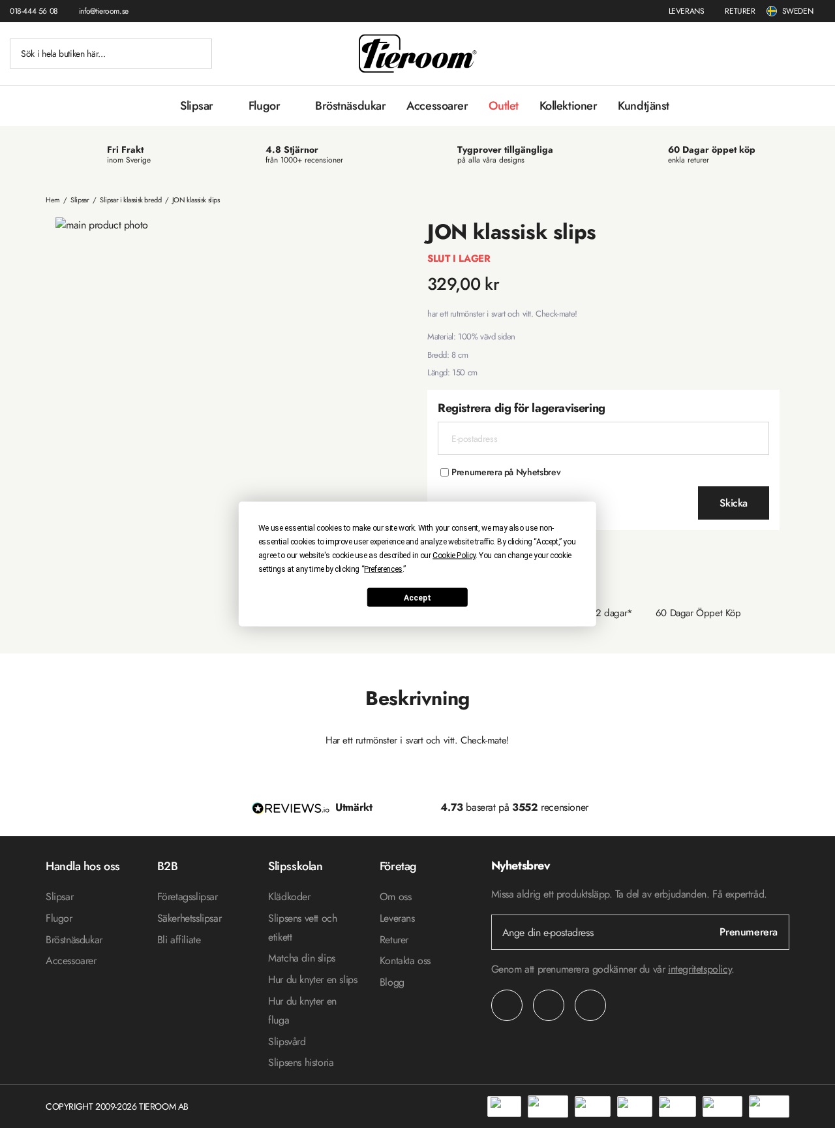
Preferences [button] (383, 569)
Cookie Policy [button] (454, 555)
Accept (417, 597)
